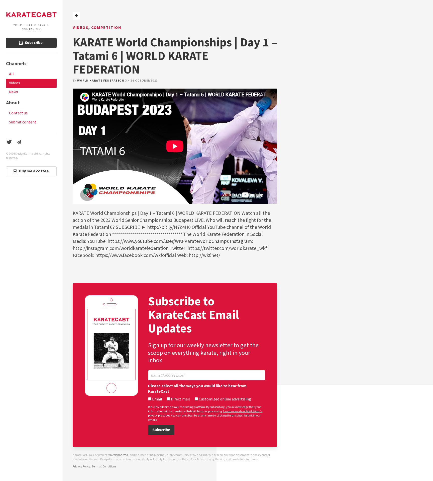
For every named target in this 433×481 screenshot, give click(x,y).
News (13, 92)
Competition (106, 27)
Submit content (22, 122)
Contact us (18, 113)
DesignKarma (119, 455)
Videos (14, 83)
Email (156, 399)
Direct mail (180, 399)
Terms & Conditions (104, 466)
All (11, 74)
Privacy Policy (81, 466)
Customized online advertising (224, 399)
